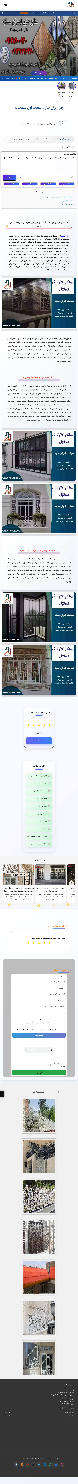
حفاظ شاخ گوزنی (48, 184)
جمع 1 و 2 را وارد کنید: (59, 1065)
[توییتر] (33, 1464)
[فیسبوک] (56, 1464)
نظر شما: (60, 1000)
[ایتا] (22, 1464)
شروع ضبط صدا (39, 1035)
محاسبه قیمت (25, 13)
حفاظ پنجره (52, 139)
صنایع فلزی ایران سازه (66, 139)
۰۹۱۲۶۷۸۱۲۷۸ (66, 1404)
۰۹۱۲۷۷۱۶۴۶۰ (60, 1401)
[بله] (16, 1464)
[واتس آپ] (50, 1464)
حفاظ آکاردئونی (66, 184)
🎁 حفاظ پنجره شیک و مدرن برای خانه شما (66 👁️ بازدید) (37, 78)
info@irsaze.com (65, 1408)
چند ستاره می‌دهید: (43, 1019)
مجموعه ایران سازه (27, 1459)
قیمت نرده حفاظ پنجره (68, 201)
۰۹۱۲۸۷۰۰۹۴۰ (64, 1399)
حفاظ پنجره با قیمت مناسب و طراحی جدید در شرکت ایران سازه (59, 197)
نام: (62, 976)
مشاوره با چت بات (70, 154)
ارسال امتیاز (39, 740)
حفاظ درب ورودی (11, 184)
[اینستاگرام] (62, 1464)
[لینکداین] (44, 1464)
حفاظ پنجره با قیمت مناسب (67, 204)
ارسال (9, 177)
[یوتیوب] (27, 1464)
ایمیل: (61, 988)
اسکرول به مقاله (39, 73)
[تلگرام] (39, 1464)
